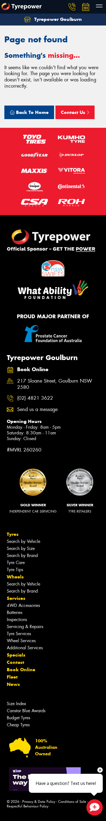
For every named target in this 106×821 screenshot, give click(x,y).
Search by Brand (22, 555)
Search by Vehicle (23, 541)
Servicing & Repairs (25, 626)
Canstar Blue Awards (26, 711)
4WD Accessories (23, 605)
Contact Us (73, 112)
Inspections (17, 619)
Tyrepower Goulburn (57, 19)
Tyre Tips (15, 569)
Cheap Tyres (18, 725)
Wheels (15, 577)
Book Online (21, 670)
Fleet (12, 677)
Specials (16, 655)
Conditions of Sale (72, 801)
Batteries (14, 612)
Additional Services (25, 648)
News (13, 684)
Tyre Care (16, 562)
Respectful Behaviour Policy (27, 806)
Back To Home (32, 112)
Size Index (16, 704)
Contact (15, 662)
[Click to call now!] (72, 7)
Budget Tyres (18, 718)
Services (16, 598)
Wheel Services (21, 641)
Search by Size (21, 548)
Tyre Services (19, 634)
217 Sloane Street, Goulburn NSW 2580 (54, 384)
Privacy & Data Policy (38, 801)
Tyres (12, 534)
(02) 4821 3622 (35, 398)
